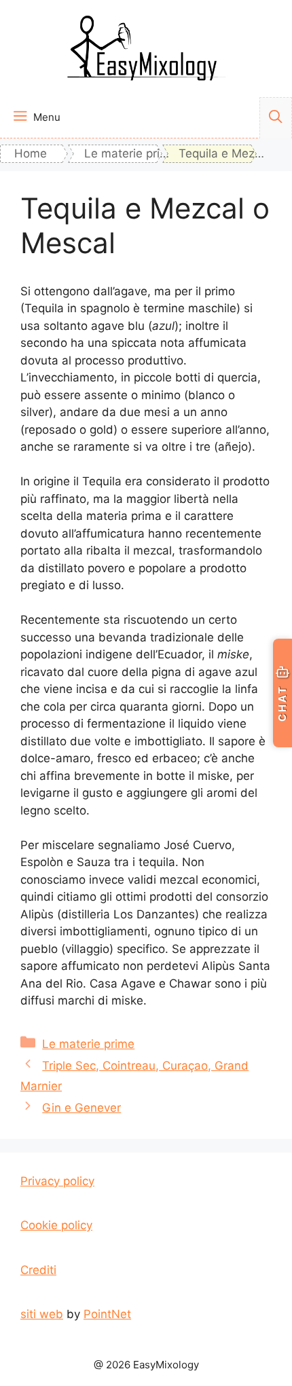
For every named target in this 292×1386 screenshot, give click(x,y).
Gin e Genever (81, 1108)
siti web (41, 1314)
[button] (275, 118)
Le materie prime (88, 1044)
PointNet (107, 1314)
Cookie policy (56, 1225)
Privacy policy (57, 1181)
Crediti (38, 1270)
